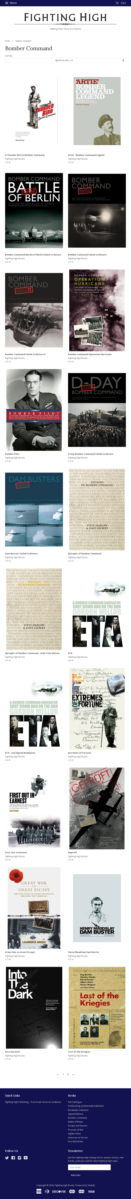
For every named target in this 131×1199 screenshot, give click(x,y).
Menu (13, 2)
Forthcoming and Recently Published (86, 1105)
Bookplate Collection (78, 1110)
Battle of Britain (75, 1121)
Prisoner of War (75, 1129)
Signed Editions (75, 1113)
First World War (75, 1141)
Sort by (8, 55)
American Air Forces (78, 1137)
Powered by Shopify (85, 1185)
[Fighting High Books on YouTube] (26, 1158)
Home (7, 41)
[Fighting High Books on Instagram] (19, 1158)
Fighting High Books (64, 1185)
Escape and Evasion (77, 1125)
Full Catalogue (75, 1102)
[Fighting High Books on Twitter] (7, 1158)
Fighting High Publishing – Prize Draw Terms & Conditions (33, 1102)
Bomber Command (77, 1117)
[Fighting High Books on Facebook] (13, 1158)
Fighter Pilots (74, 1133)
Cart (123, 2)
